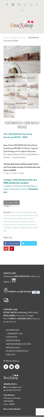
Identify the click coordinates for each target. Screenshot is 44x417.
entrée (29, 224)
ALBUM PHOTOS (11, 337)
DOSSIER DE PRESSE (13, 340)
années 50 (28, 212)
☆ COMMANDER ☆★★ (14, 333)
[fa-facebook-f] (6, 366)
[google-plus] (11, 366)
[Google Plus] (13, 4)
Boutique (14, 37)
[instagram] (17, 366)
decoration (7, 221)
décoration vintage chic (17, 224)
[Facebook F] (7, 4)
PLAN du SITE (10, 354)
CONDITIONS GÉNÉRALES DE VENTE (18, 344)
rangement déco (26, 227)
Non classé (22, 37)
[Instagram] (19, 4)
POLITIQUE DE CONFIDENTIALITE (17, 351)
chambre (19, 215)
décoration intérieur (19, 221)
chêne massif (33, 215)
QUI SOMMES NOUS (12, 330)
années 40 (19, 212)
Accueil (6, 37)
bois (5, 215)
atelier (34, 212)
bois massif (11, 215)
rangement (16, 227)
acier (13, 212)
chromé (6, 218)
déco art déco (29, 218)
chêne (25, 215)
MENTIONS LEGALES (13, 347)
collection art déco (16, 218)
